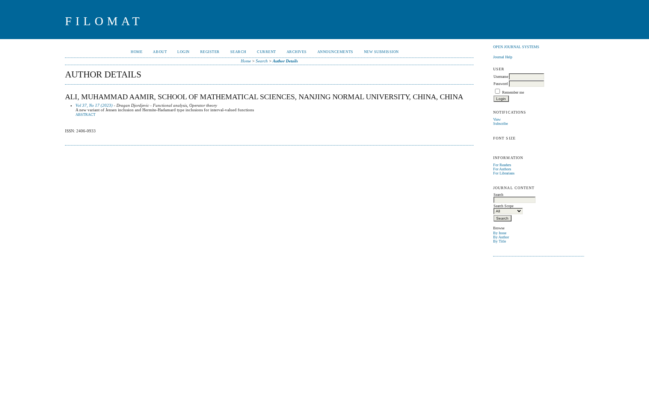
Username (501, 76)
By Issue (499, 233)
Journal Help (502, 57)
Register (210, 52)
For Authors (502, 169)
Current (266, 52)
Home (136, 52)
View (497, 119)
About (160, 52)
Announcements (335, 52)
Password (501, 84)
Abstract (85, 115)
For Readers (502, 165)
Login (183, 52)
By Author (501, 237)
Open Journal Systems (516, 47)
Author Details (285, 61)
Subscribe (500, 123)
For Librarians (504, 173)
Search (238, 52)
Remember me (513, 92)
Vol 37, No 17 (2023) (94, 105)
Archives (297, 52)
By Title (499, 241)
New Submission (381, 52)
